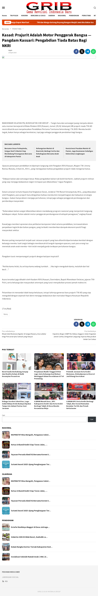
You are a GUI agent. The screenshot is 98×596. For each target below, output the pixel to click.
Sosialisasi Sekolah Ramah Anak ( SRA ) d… (29, 557)
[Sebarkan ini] (76, 51)
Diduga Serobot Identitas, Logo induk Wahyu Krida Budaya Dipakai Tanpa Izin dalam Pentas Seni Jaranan (16, 404)
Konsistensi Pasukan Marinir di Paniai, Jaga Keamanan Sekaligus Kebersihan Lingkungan (79, 151)
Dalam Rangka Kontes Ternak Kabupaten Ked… (31, 547)
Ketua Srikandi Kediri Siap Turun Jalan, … (29, 445)
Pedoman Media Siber (11, 572)
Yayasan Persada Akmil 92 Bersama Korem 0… (30, 454)
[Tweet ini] (81, 51)
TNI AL (5, 314)
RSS (6, 581)
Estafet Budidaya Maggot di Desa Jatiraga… (30, 527)
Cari (3, 415)
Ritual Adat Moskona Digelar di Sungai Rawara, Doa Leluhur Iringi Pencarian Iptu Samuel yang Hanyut (24, 334)
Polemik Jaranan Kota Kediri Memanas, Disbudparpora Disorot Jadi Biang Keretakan (80, 374)
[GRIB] (49, 7)
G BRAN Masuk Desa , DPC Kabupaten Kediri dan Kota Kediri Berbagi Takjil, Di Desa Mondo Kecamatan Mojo (48, 404)
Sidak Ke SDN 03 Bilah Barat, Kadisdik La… (29, 537)
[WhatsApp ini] (93, 51)
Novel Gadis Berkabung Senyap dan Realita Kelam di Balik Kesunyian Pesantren (15, 374)
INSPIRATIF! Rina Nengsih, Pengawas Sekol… (30, 435)
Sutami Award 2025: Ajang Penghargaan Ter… (31, 464)
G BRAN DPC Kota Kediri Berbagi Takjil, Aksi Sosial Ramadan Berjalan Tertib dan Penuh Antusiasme (79, 404)
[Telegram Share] (87, 51)
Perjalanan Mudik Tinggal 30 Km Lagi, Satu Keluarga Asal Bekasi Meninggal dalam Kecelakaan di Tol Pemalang (49, 375)
